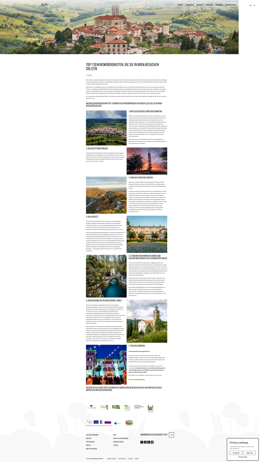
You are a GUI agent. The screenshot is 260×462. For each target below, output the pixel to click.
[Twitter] (148, 442)
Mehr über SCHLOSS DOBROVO (137, 379)
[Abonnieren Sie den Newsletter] (171, 434)
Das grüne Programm (92, 435)
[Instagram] (145, 442)
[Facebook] (141, 442)
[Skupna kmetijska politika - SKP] (99, 422)
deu (251, 5)
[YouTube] (152, 442)
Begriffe (180, 5)
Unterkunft (209, 5)
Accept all (236, 453)
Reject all (249, 453)
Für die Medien (90, 442)
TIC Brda (115, 445)
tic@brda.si (130, 458)
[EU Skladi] (118, 423)
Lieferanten (219, 5)
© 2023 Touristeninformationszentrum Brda (94, 458)
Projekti (88, 445)
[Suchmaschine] (254, 5)
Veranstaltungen (230, 5)
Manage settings (242, 457)
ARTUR (137, 458)
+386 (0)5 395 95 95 (122, 458)
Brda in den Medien (91, 449)
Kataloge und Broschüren (120, 438)
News (114, 435)
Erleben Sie (199, 5)
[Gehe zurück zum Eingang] (44, 4)
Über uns (88, 438)
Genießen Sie (190, 5)
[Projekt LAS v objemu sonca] (129, 423)
